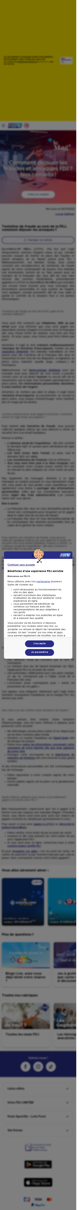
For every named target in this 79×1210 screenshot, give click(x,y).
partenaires (43, 581)
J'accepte (39, 643)
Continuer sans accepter (21, 564)
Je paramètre (39, 652)
